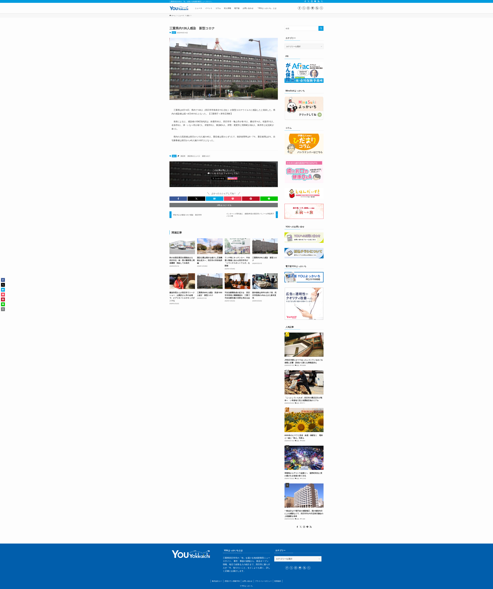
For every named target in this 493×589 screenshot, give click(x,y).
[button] (178, 198)
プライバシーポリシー (263, 581)
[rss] (318, 1)
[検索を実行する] (321, 28)
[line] (315, 1)
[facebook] (305, 1)
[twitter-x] (308, 1)
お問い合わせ (247, 581)
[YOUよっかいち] (178, 8)
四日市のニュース (194, 156)
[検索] (322, 1)
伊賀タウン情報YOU (232, 581)
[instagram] (312, 1)
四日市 (183, 156)
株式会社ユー (217, 581)
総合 (173, 32)
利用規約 (277, 581)
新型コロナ (206, 156)
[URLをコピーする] (3, 309)
